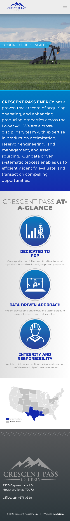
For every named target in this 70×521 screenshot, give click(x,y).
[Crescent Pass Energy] (17, 6)
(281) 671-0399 (22, 497)
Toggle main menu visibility (64, 6)
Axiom (60, 514)
